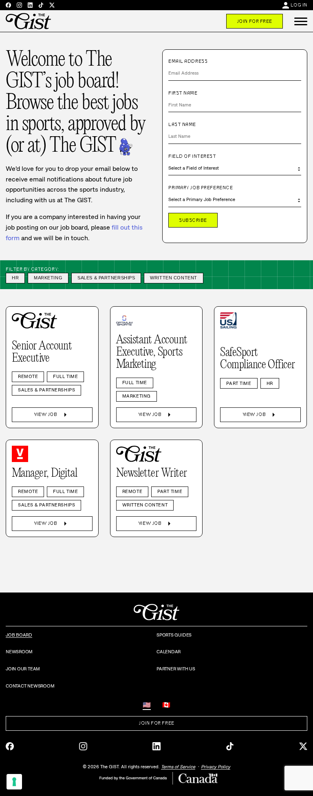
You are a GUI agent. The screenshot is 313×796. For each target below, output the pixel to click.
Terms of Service (178, 766)
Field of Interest (192, 156)
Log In (299, 4)
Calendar (168, 651)
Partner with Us (175, 669)
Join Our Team (23, 669)
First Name (183, 93)
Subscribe (193, 220)
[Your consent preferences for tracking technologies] (14, 781)
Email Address (187, 61)
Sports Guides (174, 635)
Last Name (182, 124)
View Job (52, 415)
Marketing (48, 277)
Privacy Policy (215, 766)
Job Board (19, 635)
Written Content (173, 277)
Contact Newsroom (30, 686)
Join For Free (254, 21)
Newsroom (19, 651)
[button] (300, 21)
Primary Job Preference (200, 187)
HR (15, 277)
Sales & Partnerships (106, 277)
